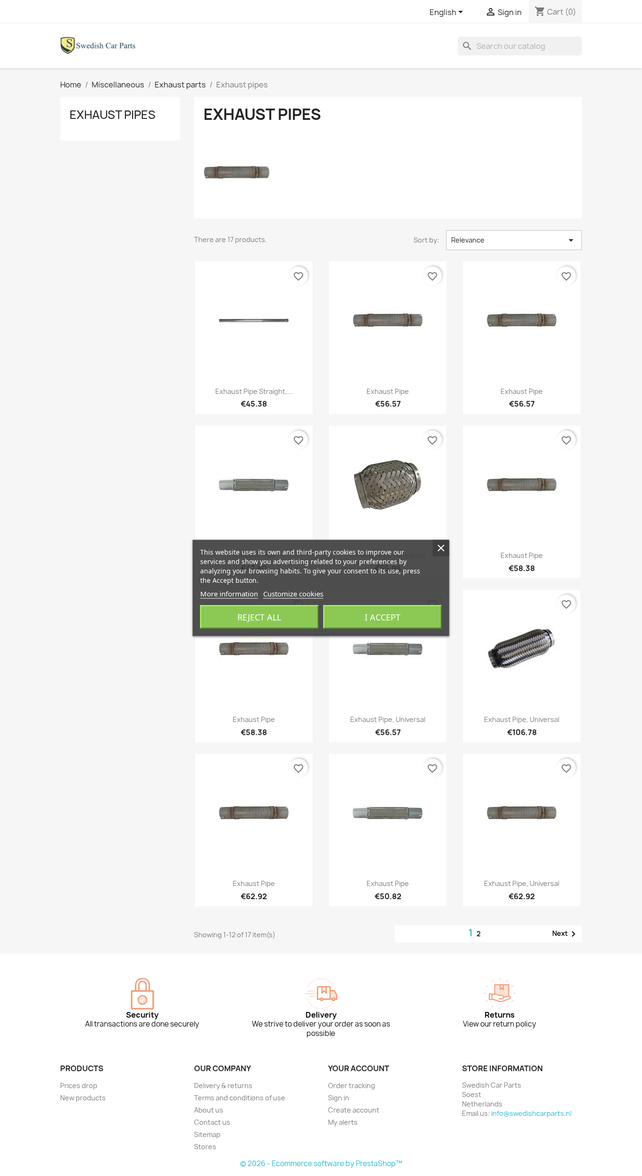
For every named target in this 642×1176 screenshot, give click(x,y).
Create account (353, 1109)
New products (83, 1097)
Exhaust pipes (113, 115)
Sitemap (207, 1134)
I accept (382, 617)
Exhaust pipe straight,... (254, 391)
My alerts (343, 1122)
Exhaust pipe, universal (387, 719)
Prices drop (78, 1085)
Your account (358, 1068)
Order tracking (351, 1085)
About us (208, 1109)
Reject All (259, 617)
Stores (205, 1146)
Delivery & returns (223, 1085)
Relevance (514, 240)
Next (565, 934)
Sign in (338, 1097)
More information (229, 593)
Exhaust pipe (388, 391)
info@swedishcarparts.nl (531, 1113)
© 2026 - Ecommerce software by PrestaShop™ (321, 1163)
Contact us (212, 1122)
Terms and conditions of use (239, 1097)
